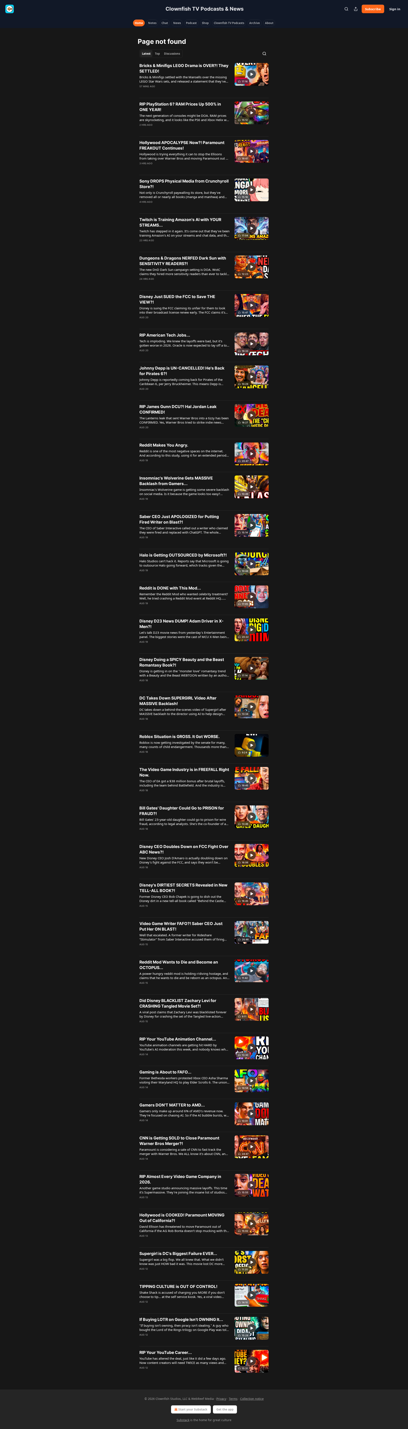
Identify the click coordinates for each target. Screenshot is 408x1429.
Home (139, 23)
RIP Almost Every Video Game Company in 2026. (180, 1179)
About (269, 23)
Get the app (225, 1409)
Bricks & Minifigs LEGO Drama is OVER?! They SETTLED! (183, 68)
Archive (254, 23)
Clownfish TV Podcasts (229, 23)
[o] (251, 74)
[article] (204, 78)
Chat (165, 23)
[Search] (346, 9)
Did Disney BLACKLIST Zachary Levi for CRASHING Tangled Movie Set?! (177, 1003)
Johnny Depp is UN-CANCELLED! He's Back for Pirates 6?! (181, 371)
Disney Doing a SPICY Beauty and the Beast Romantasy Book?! (181, 662)
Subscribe (373, 9)
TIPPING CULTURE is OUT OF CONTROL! (178, 1286)
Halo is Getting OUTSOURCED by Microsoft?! (183, 555)
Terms (233, 1399)
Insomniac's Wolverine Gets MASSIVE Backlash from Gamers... (176, 481)
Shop (205, 23)
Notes (152, 23)
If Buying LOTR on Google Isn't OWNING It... (181, 1319)
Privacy (221, 1399)
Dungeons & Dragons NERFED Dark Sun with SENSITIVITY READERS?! (182, 261)
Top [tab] (157, 54)
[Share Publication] (355, 9)
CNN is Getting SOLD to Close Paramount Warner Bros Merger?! (179, 1141)
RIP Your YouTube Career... (165, 1352)
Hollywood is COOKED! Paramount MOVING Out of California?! (181, 1218)
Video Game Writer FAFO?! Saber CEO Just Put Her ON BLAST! (180, 926)
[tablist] (161, 53)
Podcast (191, 23)
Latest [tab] (146, 54)
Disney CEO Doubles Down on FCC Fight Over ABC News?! (183, 849)
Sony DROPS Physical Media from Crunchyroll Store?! (184, 184)
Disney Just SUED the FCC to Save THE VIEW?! (177, 299)
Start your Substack (192, 1409)
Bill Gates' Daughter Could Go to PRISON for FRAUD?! (181, 811)
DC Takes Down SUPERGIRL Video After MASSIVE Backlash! (178, 701)
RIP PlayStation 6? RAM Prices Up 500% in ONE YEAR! (180, 107)
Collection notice (252, 1399)
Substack (183, 1420)
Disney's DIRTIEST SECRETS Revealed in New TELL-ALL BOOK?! (183, 888)
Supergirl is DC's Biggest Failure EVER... (178, 1253)
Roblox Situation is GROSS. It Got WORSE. (179, 736)
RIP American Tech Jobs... (164, 335)
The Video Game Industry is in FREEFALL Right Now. (184, 772)
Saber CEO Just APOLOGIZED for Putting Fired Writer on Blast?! (179, 519)
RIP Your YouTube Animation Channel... (177, 1039)
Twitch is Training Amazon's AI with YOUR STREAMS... (180, 222)
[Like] (142, 130)
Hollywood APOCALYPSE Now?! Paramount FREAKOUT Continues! (181, 145)
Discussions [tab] (172, 54)
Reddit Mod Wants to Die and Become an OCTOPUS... (178, 965)
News (177, 23)
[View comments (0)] (172, 91)
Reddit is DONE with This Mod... (170, 588)
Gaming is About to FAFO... (165, 1072)
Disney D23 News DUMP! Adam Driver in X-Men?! (181, 624)
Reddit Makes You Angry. (163, 445)
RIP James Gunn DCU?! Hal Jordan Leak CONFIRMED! (178, 409)
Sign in (394, 9)
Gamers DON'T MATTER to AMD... (172, 1105)
